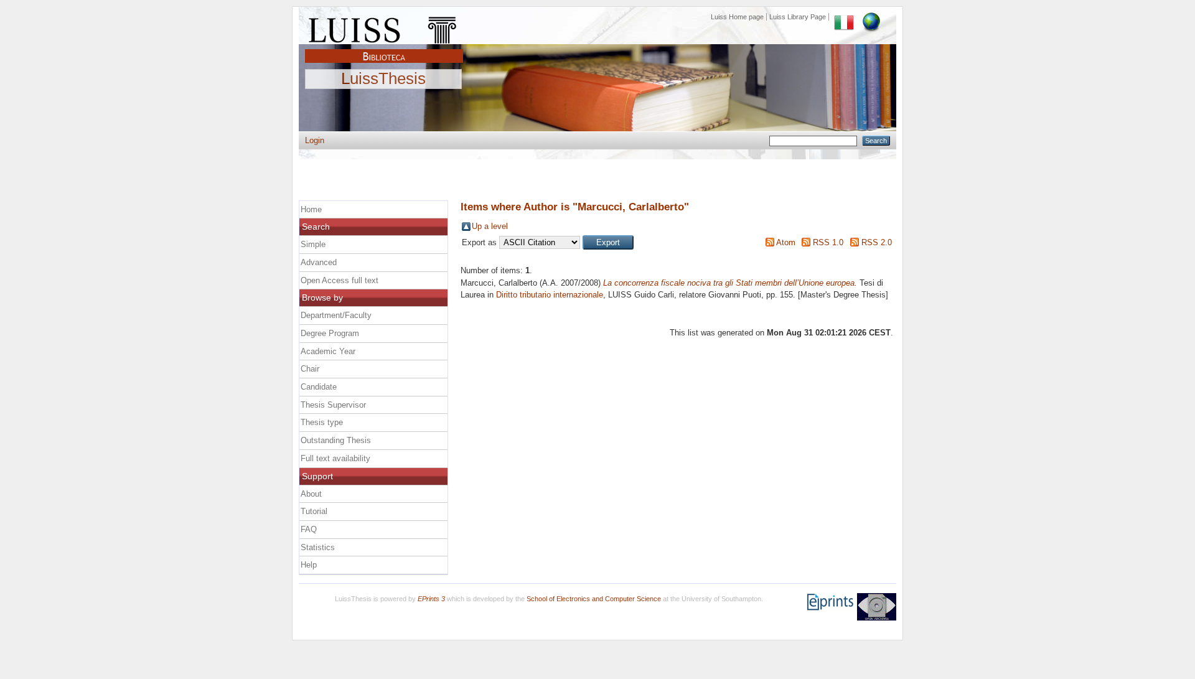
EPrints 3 (431, 598)
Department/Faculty (336, 315)
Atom (785, 242)
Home (311, 209)
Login (314, 140)
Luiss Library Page (797, 17)
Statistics (318, 547)
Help (309, 564)
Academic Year (328, 351)
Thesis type (322, 422)
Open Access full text (339, 280)
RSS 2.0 (876, 242)
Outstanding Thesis (336, 440)
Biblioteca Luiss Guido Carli (384, 49)
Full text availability (335, 458)
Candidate (319, 386)
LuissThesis (383, 79)
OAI (876, 606)
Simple (313, 244)
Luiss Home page (737, 17)
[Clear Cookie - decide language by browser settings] (871, 17)
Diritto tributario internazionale (549, 294)
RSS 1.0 (828, 242)
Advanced (319, 262)
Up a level (490, 226)
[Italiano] (844, 17)
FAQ (309, 529)
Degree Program (330, 333)
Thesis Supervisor (333, 405)
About (311, 494)
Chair (310, 368)
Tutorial (314, 511)
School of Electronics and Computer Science (594, 598)
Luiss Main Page (384, 27)
